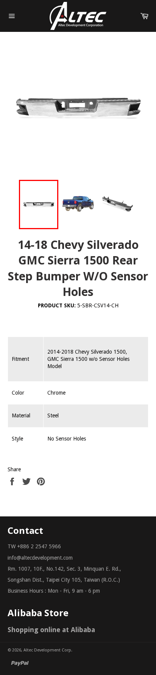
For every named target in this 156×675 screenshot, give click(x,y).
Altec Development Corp (47, 650)
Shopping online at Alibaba (51, 630)
